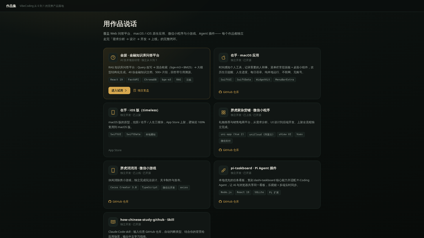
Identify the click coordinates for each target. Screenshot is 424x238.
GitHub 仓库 (231, 92)
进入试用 (117, 90)
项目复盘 (143, 90)
